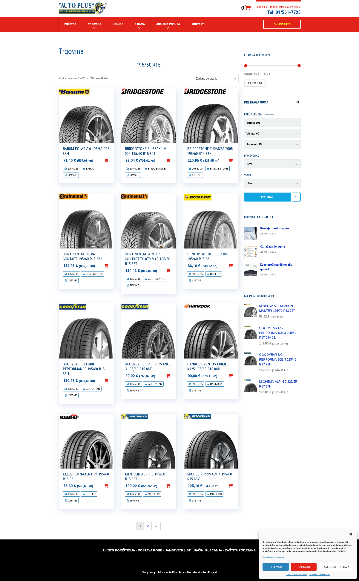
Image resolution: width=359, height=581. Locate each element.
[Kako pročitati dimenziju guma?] (250, 269)
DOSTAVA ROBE (150, 550)
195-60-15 (72, 168)
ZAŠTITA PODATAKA (296, 574)
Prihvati (275, 566)
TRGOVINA (94, 24)
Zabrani (304, 566)
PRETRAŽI (267, 197)
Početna (70, 24)
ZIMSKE (72, 175)
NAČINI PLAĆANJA (208, 550)
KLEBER (90, 494)
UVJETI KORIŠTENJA (319, 574)
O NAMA (139, 24)
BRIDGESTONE (156, 168)
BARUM (90, 168)
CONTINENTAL (94, 274)
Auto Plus (171, 572)
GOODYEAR (92, 389)
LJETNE (196, 175)
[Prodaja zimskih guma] (250, 233)
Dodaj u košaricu (112, 160)
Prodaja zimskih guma (274, 228)
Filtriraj (255, 83)
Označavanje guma (272, 246)
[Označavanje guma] (250, 251)
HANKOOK (215, 384)
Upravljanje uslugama (273, 557)
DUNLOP (214, 274)
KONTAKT (197, 24)
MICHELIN (153, 494)
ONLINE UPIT (282, 24)
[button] (351, 534)
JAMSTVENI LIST (178, 550)
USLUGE (118, 24)
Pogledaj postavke (336, 566)
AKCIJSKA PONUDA (168, 24)
